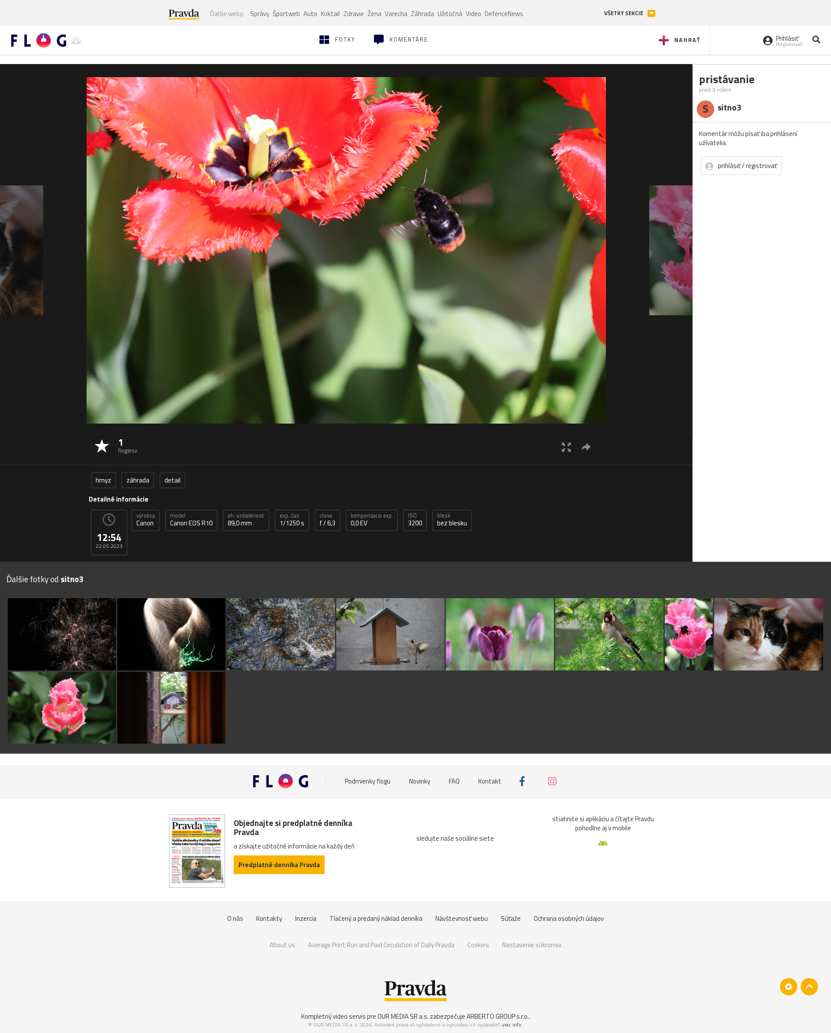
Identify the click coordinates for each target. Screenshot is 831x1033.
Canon (145, 520)
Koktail (330, 14)
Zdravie (353, 14)
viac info (512, 1024)
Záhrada (422, 14)
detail (172, 480)
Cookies (478, 944)
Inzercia (305, 918)
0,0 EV (372, 520)
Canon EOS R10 (191, 520)
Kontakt (489, 781)
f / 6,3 (327, 520)
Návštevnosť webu (461, 918)
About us (282, 944)
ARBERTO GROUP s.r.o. (498, 1016)
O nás (235, 918)
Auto (310, 14)
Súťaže (511, 918)
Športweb (286, 14)
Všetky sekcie (624, 13)
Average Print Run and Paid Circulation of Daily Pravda (381, 944)
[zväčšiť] (566, 446)
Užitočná (450, 14)
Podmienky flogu (367, 781)
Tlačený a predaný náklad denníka (375, 918)
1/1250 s (292, 520)
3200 (415, 520)
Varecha (396, 14)
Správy (259, 14)
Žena (374, 14)
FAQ (454, 781)
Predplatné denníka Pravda (279, 865)
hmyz (103, 480)
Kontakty (269, 918)
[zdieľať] (586, 446)
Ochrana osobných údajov (569, 918)
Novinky (419, 781)
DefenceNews (504, 14)
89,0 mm (246, 520)
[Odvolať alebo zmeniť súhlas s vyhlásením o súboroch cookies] (788, 986)
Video (473, 14)
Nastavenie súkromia (531, 944)
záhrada (137, 480)
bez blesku (452, 520)
